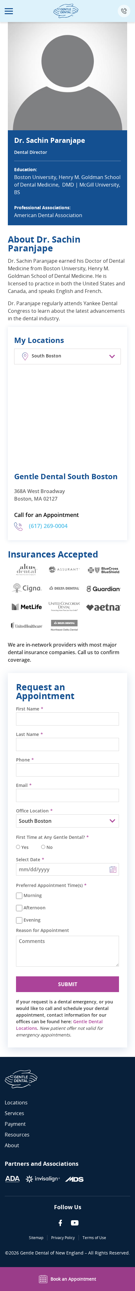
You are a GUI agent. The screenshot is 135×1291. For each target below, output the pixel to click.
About (12, 1145)
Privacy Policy (63, 1237)
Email (22, 785)
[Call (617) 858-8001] (124, 11)
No (49, 847)
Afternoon (35, 908)
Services (14, 1113)
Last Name (27, 734)
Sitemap (36, 1237)
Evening (32, 920)
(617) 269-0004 (48, 526)
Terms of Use (94, 1237)
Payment (15, 1123)
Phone (23, 760)
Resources (17, 1134)
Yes (25, 847)
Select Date (28, 859)
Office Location (32, 811)
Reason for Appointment (42, 930)
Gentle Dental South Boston (66, 476)
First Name (27, 709)
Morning (33, 895)
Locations (16, 1102)
